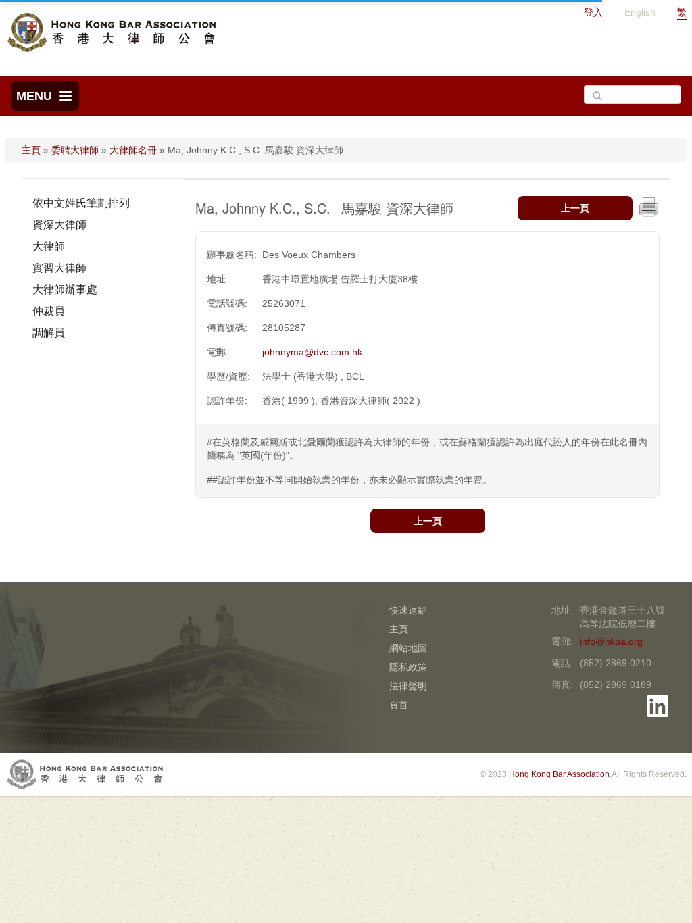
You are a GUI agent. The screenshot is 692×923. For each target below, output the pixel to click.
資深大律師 (59, 224)
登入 (593, 12)
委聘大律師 (75, 150)
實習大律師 (59, 268)
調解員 (48, 333)
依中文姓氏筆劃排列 (81, 203)
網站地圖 (408, 648)
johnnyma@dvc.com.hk (312, 352)
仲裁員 (48, 311)
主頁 (31, 150)
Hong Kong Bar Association (559, 774)
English (640, 12)
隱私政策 (408, 667)
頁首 (398, 704)
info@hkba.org (611, 641)
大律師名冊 (133, 150)
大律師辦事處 (64, 289)
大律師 (48, 246)
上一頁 (575, 208)
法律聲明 (408, 685)
